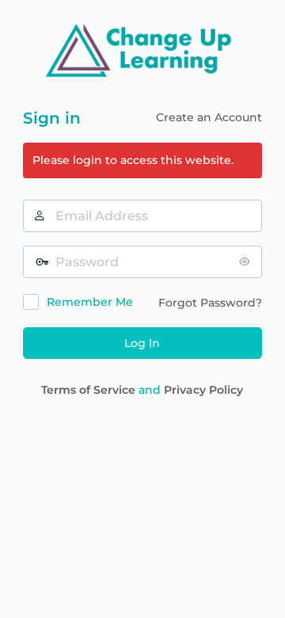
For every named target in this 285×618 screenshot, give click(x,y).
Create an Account (209, 117)
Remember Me (90, 302)
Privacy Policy (203, 390)
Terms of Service (88, 390)
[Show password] (246, 261)
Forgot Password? (210, 303)
